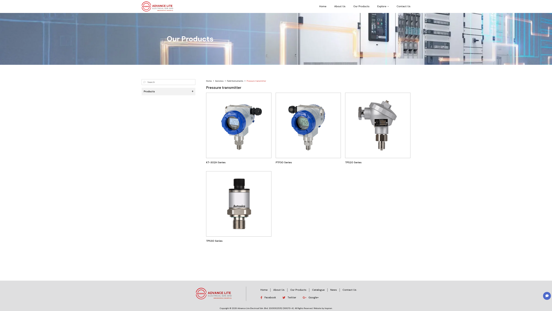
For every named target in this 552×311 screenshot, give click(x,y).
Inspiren (328, 308)
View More (239, 125)
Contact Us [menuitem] (403, 6)
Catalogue (318, 290)
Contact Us (349, 290)
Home (264, 290)
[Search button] (144, 82)
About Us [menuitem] (339, 6)
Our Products (298, 290)
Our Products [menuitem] (361, 6)
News (333, 290)
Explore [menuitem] (381, 6)
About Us (278, 290)
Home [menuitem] (322, 6)
